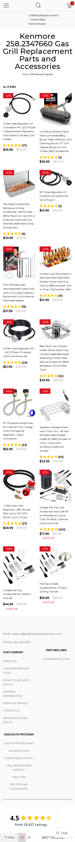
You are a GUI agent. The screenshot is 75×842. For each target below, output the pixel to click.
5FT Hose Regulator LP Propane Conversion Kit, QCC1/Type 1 (54, 195)
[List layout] (30, 837)
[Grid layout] (22, 837)
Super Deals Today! (19, 758)
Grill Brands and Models (19, 767)
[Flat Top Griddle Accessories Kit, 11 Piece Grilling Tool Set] (56, 562)
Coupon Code (19, 750)
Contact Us (11, 710)
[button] (15, 145)
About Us (9, 661)
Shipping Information (12, 693)
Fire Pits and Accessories (19, 786)
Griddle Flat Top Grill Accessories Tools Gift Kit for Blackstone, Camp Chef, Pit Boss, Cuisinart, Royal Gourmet (54, 515)
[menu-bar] (6, 5)
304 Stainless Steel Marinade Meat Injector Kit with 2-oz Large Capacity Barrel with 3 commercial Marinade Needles (19, 292)
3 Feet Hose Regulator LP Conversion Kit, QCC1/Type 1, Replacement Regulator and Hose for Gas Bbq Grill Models (19, 131)
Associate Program (19, 743)
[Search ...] (38, 5)
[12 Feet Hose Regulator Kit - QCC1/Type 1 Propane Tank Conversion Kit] (19, 330)
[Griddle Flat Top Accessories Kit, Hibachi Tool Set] (19, 565)
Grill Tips (19, 777)
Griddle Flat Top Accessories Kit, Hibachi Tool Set (17, 594)
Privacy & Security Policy (16, 682)
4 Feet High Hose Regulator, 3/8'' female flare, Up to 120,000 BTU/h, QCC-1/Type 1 (17, 511)
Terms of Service (15, 703)
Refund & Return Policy (15, 720)
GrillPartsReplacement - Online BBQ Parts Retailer (38, 19)
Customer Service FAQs (16, 670)
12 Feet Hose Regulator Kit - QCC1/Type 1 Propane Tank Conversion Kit (18, 352)
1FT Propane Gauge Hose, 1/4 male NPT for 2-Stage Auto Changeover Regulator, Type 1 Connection (18, 430)
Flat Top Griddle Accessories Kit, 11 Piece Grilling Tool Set (53, 587)
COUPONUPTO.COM (56, 659)
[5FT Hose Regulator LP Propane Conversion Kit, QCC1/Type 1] (56, 178)
